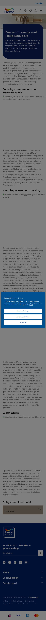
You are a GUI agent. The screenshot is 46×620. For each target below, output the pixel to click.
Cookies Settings (23, 311)
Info (31, 305)
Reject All (23, 322)
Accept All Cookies (23, 317)
